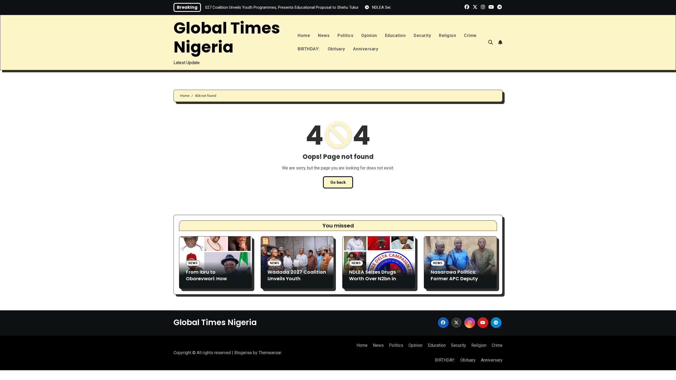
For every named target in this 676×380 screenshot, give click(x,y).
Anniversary (365, 48)
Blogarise (243, 352)
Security (422, 35)
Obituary (336, 48)
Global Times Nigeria (226, 37)
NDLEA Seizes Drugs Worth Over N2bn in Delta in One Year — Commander (372, 282)
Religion (447, 35)
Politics (345, 35)
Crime (470, 35)
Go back (338, 182)
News (324, 35)
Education (395, 35)
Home (304, 35)
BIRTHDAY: (309, 48)
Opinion (369, 35)
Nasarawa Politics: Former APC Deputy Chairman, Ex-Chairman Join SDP (454, 282)
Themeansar (270, 352)
